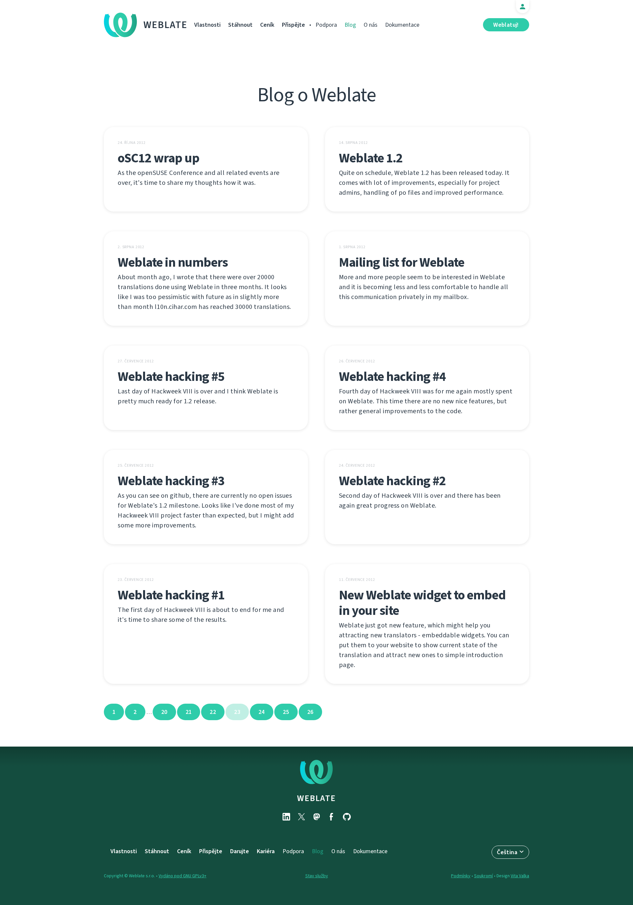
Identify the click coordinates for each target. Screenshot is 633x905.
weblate (316, 798)
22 (213, 712)
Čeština (507, 852)
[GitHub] (347, 817)
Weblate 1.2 (371, 158)
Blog (350, 25)
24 (261, 712)
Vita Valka (520, 876)
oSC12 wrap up (158, 158)
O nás (370, 25)
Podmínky (460, 876)
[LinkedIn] (286, 817)
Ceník (267, 25)
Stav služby (316, 876)
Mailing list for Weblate (401, 262)
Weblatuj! (506, 25)
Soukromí (483, 876)
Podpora (326, 25)
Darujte (239, 851)
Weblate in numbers (173, 262)
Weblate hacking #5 (171, 376)
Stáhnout (240, 25)
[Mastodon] (316, 817)
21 (189, 712)
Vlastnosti (207, 25)
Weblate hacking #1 (171, 595)
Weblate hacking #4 (392, 376)
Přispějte (293, 25)
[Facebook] (332, 817)
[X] (301, 817)
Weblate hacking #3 (171, 480)
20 (164, 712)
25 (286, 712)
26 (310, 712)
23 (237, 712)
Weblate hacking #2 (392, 480)
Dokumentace (402, 25)
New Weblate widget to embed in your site (422, 602)
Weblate (165, 24)
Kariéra (266, 851)
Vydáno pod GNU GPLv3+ (182, 876)
